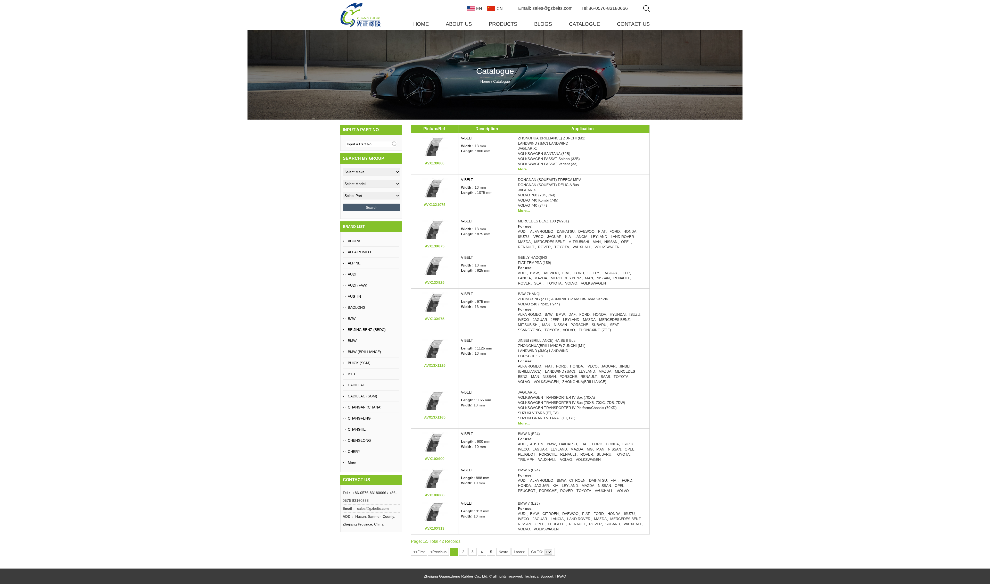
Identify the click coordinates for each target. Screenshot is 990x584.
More (352, 463)
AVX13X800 (434, 163)
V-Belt (467, 138)
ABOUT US (459, 24)
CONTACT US (633, 24)
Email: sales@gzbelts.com (545, 8)
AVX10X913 (434, 528)
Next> (503, 552)
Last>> (519, 552)
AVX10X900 (434, 459)
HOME (421, 24)
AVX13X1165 (435, 417)
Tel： (347, 493)
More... (524, 169)
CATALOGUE (584, 24)
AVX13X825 (434, 282)
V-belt (467, 294)
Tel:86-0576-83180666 (604, 8)
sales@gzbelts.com (373, 508)
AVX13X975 (434, 319)
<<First (419, 552)
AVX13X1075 (435, 205)
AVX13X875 (434, 246)
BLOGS (543, 24)
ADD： (348, 516)
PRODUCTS (503, 24)
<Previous (438, 552)
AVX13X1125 (435, 365)
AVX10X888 (434, 495)
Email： (349, 508)
